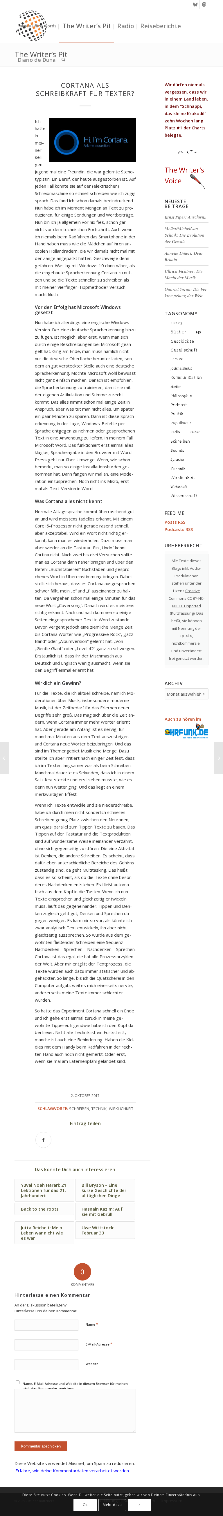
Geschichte (182, 341)
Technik (99, 1108)
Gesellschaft (183, 349)
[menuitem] (37, 26)
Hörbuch (176, 359)
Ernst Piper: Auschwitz (185, 217)
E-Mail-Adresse (99, 1344)
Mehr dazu (112, 1504)
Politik (176, 413)
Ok (85, 1504)
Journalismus (181, 367)
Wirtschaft (178, 486)
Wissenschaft (183, 495)
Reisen (194, 432)
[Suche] (63, 60)
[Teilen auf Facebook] (43, 1140)
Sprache (177, 459)
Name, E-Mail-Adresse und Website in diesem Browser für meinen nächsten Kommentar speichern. (75, 1386)
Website (92, 1364)
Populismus (180, 422)
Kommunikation (186, 377)
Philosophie (181, 395)
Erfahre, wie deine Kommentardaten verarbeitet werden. (72, 1470)
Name (92, 1324)
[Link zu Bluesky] (195, 4)
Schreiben (79, 1108)
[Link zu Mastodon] (204, 4)
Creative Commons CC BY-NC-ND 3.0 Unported (186, 598)
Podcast (178, 404)
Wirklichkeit (121, 1108)
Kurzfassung (182, 613)
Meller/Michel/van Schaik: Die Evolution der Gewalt (184, 234)
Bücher (178, 331)
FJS (198, 332)
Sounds (177, 450)
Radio (175, 431)
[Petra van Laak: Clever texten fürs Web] (4, 758)
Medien (175, 386)
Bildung (176, 323)
